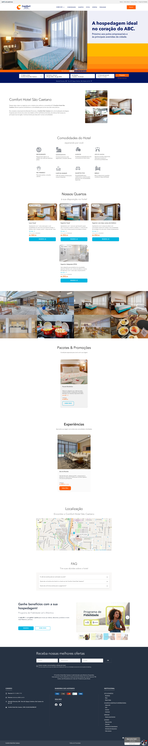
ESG (106, 707)
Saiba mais (68, 403)
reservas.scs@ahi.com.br (16, 697)
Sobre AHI (107, 705)
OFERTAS (94, 7)
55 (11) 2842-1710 (15, 693)
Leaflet (96, 549)
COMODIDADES (71, 7)
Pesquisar (122, 75)
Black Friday (108, 700)
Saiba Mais (65, 488)
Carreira (107, 709)
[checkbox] (63, 666)
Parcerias (107, 724)
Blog (106, 697)
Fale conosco (108, 731)
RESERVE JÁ (42, 239)
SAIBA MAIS (42, 628)
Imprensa (107, 711)
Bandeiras (107, 695)
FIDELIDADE (103, 7)
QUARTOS (81, 7)
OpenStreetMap (103, 549)
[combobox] (30, 77)
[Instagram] (60, 704)
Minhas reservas (122, 78)
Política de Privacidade (75, 743)
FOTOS (88, 7)
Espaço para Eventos (110, 717)
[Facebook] (56, 704)
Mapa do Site (108, 722)
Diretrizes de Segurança (111, 728)
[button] (30, 212)
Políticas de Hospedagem (111, 726)
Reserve (131, 7)
